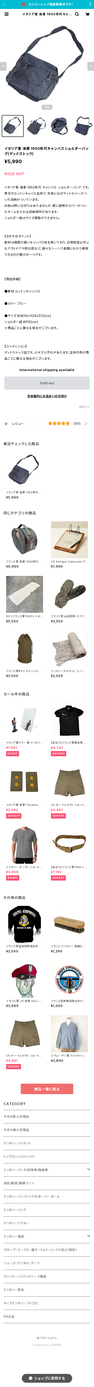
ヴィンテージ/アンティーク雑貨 (24, 1276)
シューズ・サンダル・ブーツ (21, 1263)
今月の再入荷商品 (16, 1130)
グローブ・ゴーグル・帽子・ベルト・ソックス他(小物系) (40, 1250)
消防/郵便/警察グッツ (18, 1183)
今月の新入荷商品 (16, 1116)
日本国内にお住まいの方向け (47, 396)
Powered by (42, 1345)
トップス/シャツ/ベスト (19, 1156)
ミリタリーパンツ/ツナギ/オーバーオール (31, 1196)
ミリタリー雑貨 (13, 1236)
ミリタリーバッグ (14, 1210)
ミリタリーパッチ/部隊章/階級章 (25, 1170)
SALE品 (9, 1316)
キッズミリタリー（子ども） (21, 1303)
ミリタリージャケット (17, 1143)
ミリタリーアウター (16, 1223)
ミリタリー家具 (13, 1290)
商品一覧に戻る (47, 1089)
